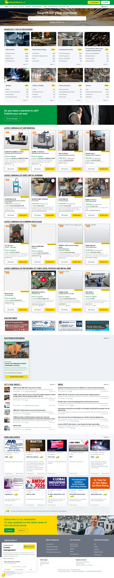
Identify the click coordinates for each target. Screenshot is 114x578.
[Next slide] (26, 187)
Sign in (106, 2)
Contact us (21, 530)
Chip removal (49, 544)
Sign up (10, 530)
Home (6, 6)
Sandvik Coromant (74, 420)
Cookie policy (98, 554)
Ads (11, 6)
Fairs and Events (53, 6)
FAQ (68, 6)
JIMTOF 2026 (17, 425)
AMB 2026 (27, 413)
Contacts (96, 549)
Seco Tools (72, 427)
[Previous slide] (7, 187)
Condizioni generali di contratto (93, 571)
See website (9, 473)
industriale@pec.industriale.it (15, 573)
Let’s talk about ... (37, 6)
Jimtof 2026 (28, 429)
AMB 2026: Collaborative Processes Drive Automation (29, 410)
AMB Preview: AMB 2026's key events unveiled (27, 387)
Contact (11, 169)
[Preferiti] (26, 133)
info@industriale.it (10, 572)
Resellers (28, 6)
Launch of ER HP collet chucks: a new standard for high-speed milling (78, 424)
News (45, 6)
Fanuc (71, 398)
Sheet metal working (52, 546)
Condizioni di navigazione (78, 571)
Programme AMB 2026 (30, 391)
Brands (96, 546)
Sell (95, 2)
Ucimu (26, 400)
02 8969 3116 (9, 575)
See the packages (12, 118)
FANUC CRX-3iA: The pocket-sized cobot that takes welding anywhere (79, 394)
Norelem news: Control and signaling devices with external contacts (78, 401)
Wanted (15, 6)
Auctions (21, 6)
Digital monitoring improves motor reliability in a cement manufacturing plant (81, 387)
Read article (20, 473)
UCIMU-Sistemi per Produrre (32, 405)
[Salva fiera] (21, 442)
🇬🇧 (104, 6)
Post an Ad (62, 6)
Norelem (72, 405)
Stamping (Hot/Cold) (52, 549)
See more (24, 169)
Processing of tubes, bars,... (54, 552)
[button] (15, 194)
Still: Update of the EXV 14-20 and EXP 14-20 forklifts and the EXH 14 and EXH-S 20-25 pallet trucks (83, 409)
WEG (71, 391)
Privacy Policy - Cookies (64, 571)
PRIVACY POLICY (98, 552)
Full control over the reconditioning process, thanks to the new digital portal (80, 417)
